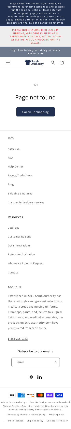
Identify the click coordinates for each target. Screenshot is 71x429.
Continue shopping (35, 112)
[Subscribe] (55, 362)
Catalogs (13, 227)
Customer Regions (19, 236)
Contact (13, 272)
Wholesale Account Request (26, 263)
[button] (8, 62)
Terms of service (15, 420)
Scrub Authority (17, 402)
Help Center (15, 166)
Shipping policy (35, 420)
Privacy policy (56, 414)
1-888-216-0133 (18, 339)
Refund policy (38, 414)
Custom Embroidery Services (26, 202)
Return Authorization (21, 254)
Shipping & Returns (20, 193)
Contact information (57, 420)
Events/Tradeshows (20, 175)
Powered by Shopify (17, 414)
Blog (11, 184)
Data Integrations (19, 245)
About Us (14, 148)
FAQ (10, 157)
